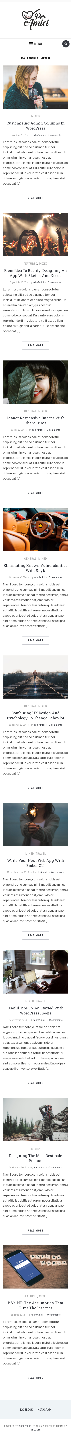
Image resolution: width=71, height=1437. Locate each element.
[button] (35, 43)
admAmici (38, 135)
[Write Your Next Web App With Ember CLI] (35, 824)
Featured (30, 263)
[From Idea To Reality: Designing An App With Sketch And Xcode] (35, 234)
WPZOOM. (35, 1430)
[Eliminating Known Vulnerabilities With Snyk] (35, 529)
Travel (41, 853)
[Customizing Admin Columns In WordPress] (35, 87)
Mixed (35, 116)
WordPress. (25, 1426)
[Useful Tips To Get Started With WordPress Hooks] (35, 972)
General (30, 411)
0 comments (54, 135)
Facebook (26, 1409)
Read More (36, 198)
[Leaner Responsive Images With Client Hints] (35, 382)
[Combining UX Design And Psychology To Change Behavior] (35, 676)
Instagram (44, 1409)
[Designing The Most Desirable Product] (35, 1119)
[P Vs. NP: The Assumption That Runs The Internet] (35, 1266)
